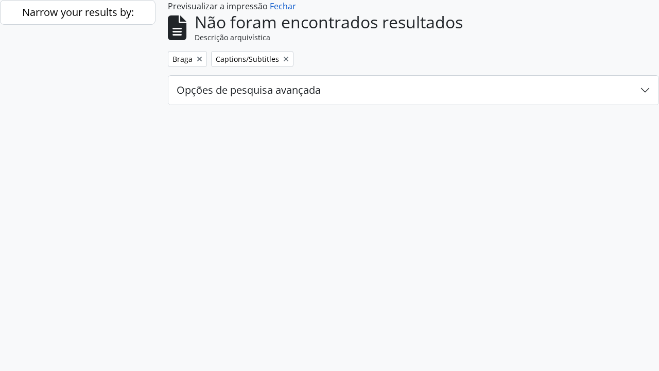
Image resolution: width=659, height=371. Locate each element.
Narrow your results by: (78, 12)
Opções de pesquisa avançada (249, 90)
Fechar (283, 6)
